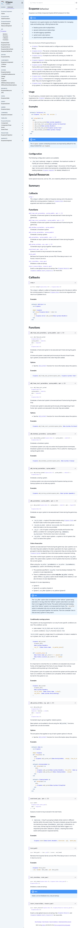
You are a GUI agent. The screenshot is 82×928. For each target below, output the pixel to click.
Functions (5, 39)
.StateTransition (5, 18)
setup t (31, 196)
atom (45, 711)
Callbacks (5, 38)
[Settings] (76, 3)
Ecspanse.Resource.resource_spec (62, 907)
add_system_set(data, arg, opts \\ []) (41, 244)
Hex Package (38, 922)
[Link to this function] (27, 333)
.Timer (2, 78)
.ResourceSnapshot (6, 25)
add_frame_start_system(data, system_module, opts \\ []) (46, 220)
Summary (5, 36)
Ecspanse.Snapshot (6, 140)
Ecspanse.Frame (5, 44)
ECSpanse (9, 2)
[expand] (22, 14)
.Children (3, 64)
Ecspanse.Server (5, 47)
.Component (4, 123)
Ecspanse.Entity (5, 56)
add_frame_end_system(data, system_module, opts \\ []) (46, 213)
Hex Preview (45, 922)
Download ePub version (65, 922)
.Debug (3, 76)
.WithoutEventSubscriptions (9, 85)
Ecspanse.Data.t (43, 286)
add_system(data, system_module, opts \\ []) (42, 237)
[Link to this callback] (27, 283)
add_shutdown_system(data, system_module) (41, 227)
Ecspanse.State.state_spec (58, 881)
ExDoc (43, 925)
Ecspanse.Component (7, 62)
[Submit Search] (31, 3)
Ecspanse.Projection (6, 135)
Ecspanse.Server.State (7, 49)
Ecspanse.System (5, 72)
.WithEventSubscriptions (8, 82)
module (42, 340)
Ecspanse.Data (5, 42)
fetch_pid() (32, 254)
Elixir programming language (62, 925)
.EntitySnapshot (5, 23)
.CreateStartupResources (8, 74)
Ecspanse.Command (6, 114)
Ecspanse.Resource (6, 90)
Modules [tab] (10, 7)
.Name (3, 13)
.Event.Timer (4, 129)
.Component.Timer (6, 125)
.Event (3, 127)
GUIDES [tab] (3, 7)
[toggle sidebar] (22, 2)
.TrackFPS (3, 80)
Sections (5, 34)
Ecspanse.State (5, 98)
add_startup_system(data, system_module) (41, 232)
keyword (38, 342)
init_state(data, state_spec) (38, 261)
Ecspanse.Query (5, 109)
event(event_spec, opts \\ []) (38, 249)
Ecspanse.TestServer (6, 51)
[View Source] (76, 8)
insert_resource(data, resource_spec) (40, 266)
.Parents (3, 66)
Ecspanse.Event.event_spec (38, 804)
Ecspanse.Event (5, 103)
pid (46, 852)
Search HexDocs (53, 921)
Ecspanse (3, 31)
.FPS (2, 92)
